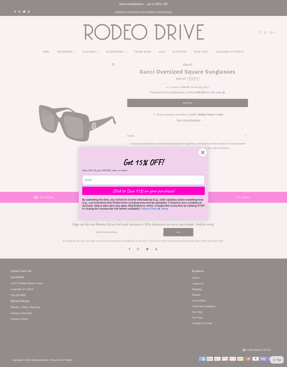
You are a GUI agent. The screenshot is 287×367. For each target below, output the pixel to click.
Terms (164, 208)
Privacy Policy (149, 208)
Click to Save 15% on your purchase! (143, 191)
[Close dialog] (203, 152)
